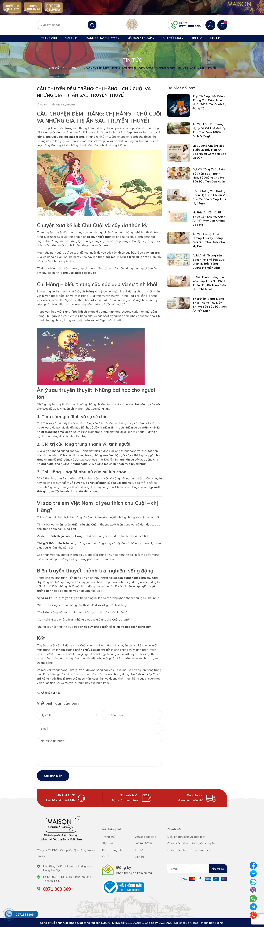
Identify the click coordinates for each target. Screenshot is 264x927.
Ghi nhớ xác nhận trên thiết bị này (133, 482)
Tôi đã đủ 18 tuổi (116, 492)
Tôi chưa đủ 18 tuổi (146, 492)
